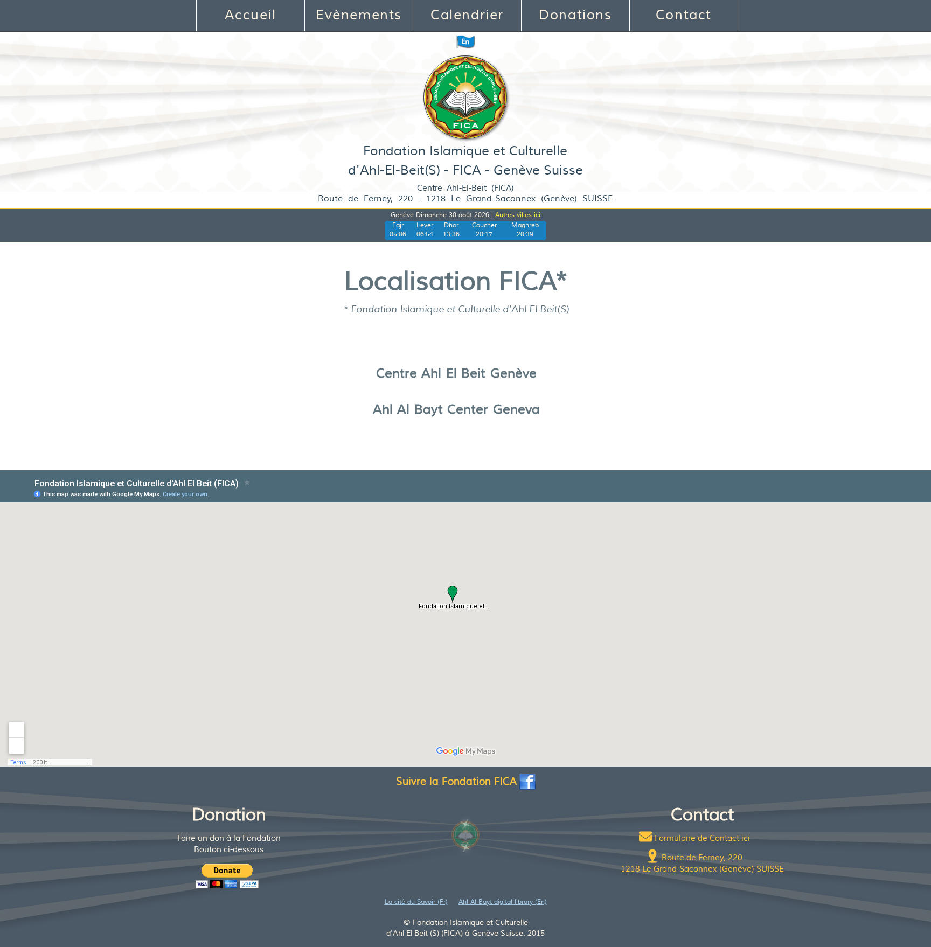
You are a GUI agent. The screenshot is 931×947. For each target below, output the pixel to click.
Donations (575, 15)
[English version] (465, 41)
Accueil (250, 15)
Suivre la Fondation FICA (456, 781)
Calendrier (467, 15)
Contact (684, 15)
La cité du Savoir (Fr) (416, 902)
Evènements (359, 15)
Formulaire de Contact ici (702, 838)
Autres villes (517, 215)
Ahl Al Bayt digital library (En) (502, 902)
